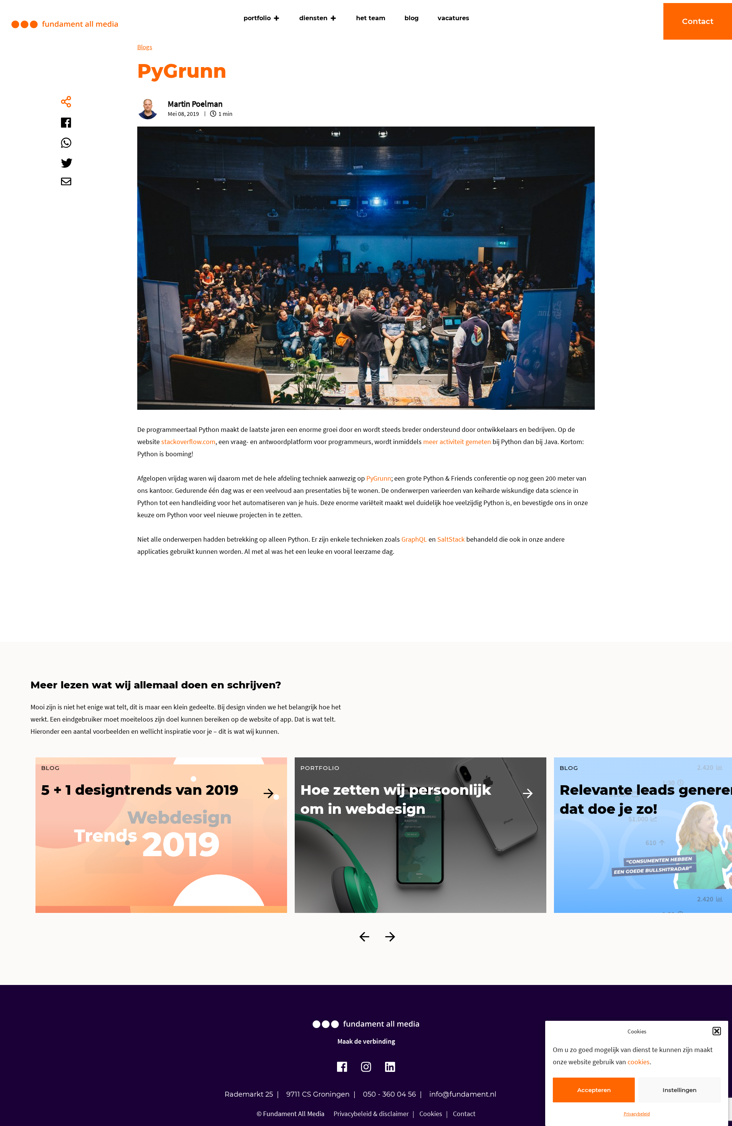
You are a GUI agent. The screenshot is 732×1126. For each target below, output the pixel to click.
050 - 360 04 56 (389, 1094)
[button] (717, 1031)
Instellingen (680, 1090)
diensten (313, 18)
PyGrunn (378, 478)
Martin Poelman (195, 103)
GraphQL (414, 539)
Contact (464, 1113)
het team (370, 18)
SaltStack (451, 539)
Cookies (430, 1113)
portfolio (257, 18)
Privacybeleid (637, 1113)
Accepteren (594, 1090)
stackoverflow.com (188, 441)
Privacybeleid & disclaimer (371, 1113)
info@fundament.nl (462, 1094)
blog (412, 18)
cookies (639, 1061)
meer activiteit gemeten (457, 441)
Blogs (144, 47)
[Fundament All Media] (366, 1031)
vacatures (453, 18)
